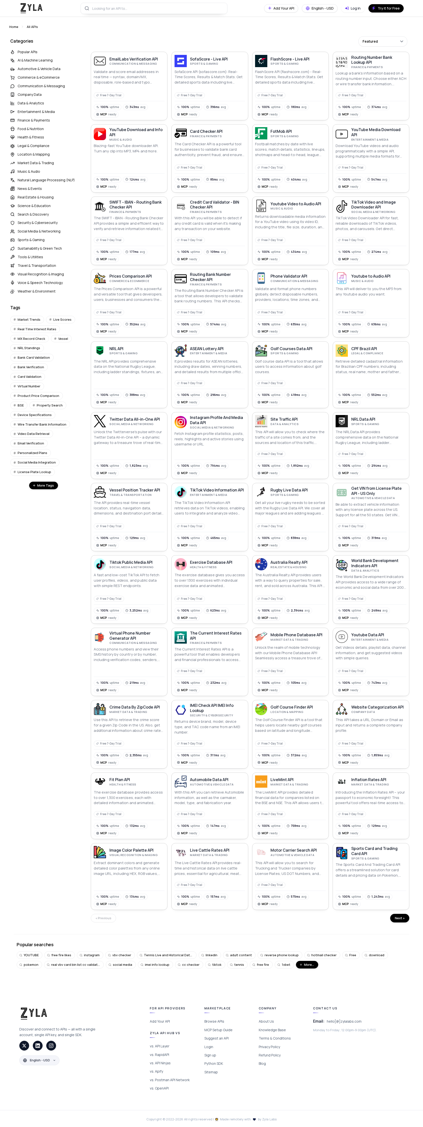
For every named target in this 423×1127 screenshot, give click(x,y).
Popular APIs (27, 51)
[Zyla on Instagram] (51, 1046)
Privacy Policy (269, 1046)
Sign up (210, 1055)
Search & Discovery (33, 214)
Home (13, 26)
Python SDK (213, 1063)
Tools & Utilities (30, 257)
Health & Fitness (31, 137)
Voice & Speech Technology (40, 282)
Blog (262, 1063)
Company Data (30, 94)
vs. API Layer (159, 1046)
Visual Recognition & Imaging (41, 274)
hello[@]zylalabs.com (344, 1021)
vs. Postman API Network (170, 1080)
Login (208, 1046)
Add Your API (160, 1021)
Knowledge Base (272, 1030)
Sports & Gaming (31, 239)
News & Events (30, 188)
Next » (400, 918)
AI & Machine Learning (35, 60)
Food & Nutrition (31, 128)
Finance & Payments (34, 120)
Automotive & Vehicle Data (39, 68)
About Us (266, 1021)
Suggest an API (216, 1038)
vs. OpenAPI (159, 1088)
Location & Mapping (34, 154)
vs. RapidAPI (159, 1054)
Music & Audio (29, 171)
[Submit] (86, 8)
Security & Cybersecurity (38, 222)
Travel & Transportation (37, 265)
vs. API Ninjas (160, 1063)
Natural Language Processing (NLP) (46, 180)
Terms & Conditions (275, 1038)
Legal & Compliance (33, 145)
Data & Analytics (31, 103)
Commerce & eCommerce (39, 77)
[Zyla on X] (24, 1046)
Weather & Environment (37, 291)
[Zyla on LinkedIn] (38, 1046)
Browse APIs (214, 1021)
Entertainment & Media (36, 111)
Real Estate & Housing (36, 197)
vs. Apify (156, 1071)
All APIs (32, 26)
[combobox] (154, 8)
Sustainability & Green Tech (40, 248)
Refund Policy (270, 1055)
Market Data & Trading (36, 162)
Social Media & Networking (39, 231)
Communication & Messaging (41, 86)
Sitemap (211, 1072)
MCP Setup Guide (218, 1030)
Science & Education (34, 205)
